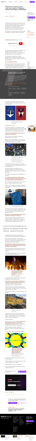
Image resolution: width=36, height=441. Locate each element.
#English (14, 422)
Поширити (6, 16)
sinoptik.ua (29, 68)
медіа (22, 32)
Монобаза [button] (22, 92)
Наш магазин (15, 428)
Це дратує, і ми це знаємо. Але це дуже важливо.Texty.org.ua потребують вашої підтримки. (16, 73)
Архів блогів (15, 430)
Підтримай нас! (15, 426)
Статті (14, 417)
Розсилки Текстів (16, 420)
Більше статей (11, 407)
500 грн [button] (14, 88)
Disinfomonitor (21, 423)
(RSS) (16, 417)
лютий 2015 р (18, 275)
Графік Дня (15, 429)
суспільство (12, 394)
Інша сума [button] (23, 88)
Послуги (20, 418)
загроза (21, 394)
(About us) (17, 416)
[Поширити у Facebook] (9, 16)
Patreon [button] (10, 92)
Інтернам (20, 424)
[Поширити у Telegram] (13, 16)
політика (8, 394)
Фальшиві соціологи (21, 420)
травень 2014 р (17, 355)
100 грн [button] (10, 88)
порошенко (17, 394)
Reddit (15, 123)
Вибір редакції (15, 421)
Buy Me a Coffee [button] (16, 92)
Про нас (14, 416)
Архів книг (15, 431)
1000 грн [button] (18, 88)
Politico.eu (8, 32)
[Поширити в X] (11, 16)
